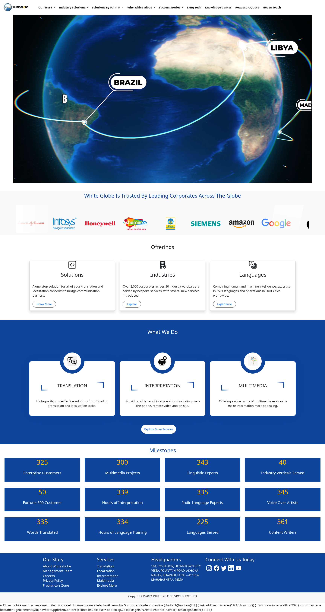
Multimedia (105, 580)
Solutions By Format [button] (106, 7)
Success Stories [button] (170, 7)
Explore (132, 304)
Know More (44, 304)
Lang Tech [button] (194, 7)
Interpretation (107, 576)
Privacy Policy (53, 580)
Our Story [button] (45, 7)
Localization (106, 571)
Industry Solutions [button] (72, 7)
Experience (224, 304)
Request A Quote (247, 7)
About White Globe (57, 566)
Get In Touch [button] (272, 7)
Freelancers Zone (56, 585)
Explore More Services (158, 429)
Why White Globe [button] (140, 7)
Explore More (107, 585)
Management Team (57, 571)
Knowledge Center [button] (218, 7)
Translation (105, 566)
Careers (49, 576)
